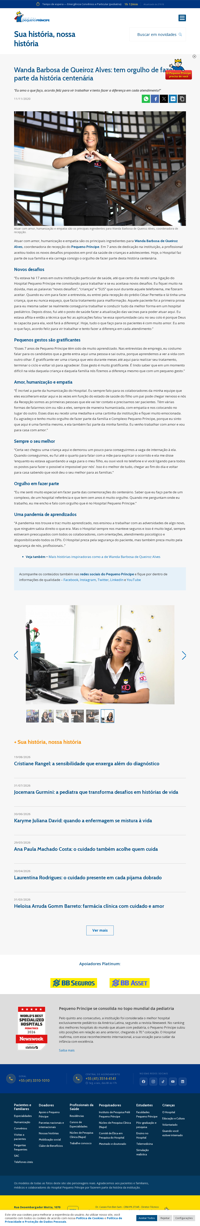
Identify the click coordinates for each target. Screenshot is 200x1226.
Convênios (20, 1128)
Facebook (155, 99)
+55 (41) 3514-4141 (101, 1078)
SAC (16, 1155)
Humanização (22, 1122)
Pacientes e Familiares (22, 1107)
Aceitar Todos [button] (147, 1218)
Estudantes (144, 1105)
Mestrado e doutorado (112, 1144)
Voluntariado (170, 1124)
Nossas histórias (49, 1133)
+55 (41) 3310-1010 (34, 1080)
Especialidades (23, 1116)
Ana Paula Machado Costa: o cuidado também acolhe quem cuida (86, 849)
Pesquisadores (110, 1105)
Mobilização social (50, 1139)
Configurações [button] (184, 1218)
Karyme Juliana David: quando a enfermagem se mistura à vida (83, 820)
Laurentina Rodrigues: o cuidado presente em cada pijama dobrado (88, 877)
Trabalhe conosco (81, 1143)
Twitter (164, 99)
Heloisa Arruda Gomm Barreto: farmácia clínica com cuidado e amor (89, 906)
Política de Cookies (90, 1218)
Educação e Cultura (173, 1118)
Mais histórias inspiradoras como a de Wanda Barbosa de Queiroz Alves (104, 556)
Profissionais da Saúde (81, 1107)
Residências (77, 1116)
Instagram (88, 579)
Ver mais (100, 930)
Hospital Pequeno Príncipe (32, 17)
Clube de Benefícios (51, 1146)
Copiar (182, 99)
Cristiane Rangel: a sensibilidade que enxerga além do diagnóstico (86, 763)
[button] (184, 655)
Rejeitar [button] (165, 1218)
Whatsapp (146, 99)
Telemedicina (144, 1144)
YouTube (134, 579)
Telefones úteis (23, 1162)
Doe (178, 69)
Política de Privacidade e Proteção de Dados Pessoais (63, 1219)
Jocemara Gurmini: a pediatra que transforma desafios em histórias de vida (96, 792)
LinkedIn (116, 579)
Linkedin (173, 99)
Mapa (73, 1210)
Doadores (46, 1105)
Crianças (168, 1105)
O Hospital (168, 1112)
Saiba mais (67, 1050)
